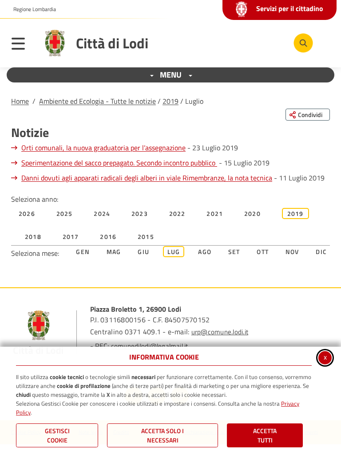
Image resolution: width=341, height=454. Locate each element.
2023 (139, 213)
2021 (214, 213)
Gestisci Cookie (57, 435)
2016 (108, 236)
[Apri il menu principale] (23, 45)
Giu (143, 251)
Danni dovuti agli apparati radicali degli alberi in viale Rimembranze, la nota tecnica (146, 177)
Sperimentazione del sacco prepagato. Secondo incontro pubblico (119, 162)
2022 (177, 213)
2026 (27, 213)
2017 (71, 236)
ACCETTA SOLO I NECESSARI (162, 435)
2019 (170, 101)
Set (234, 251)
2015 (146, 236)
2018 (33, 236)
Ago (204, 251)
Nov (292, 251)
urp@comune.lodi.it (219, 332)
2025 (64, 213)
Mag (114, 251)
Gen (83, 251)
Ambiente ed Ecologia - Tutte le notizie (97, 101)
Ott (263, 251)
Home (20, 101)
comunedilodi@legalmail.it (149, 346)
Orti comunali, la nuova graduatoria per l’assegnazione (103, 147)
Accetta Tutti (265, 435)
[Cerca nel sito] (303, 43)
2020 (252, 213)
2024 (102, 213)
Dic (321, 251)
